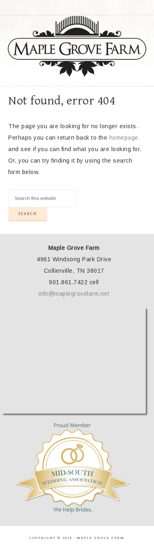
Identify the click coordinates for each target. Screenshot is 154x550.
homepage (123, 137)
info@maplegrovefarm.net (74, 293)
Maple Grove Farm (77, 46)
